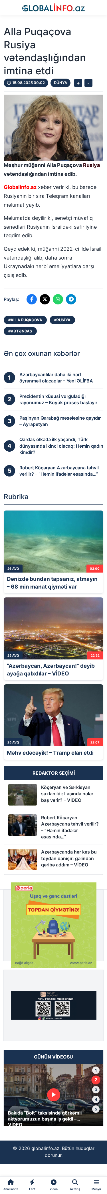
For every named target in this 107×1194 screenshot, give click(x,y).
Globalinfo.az (20, 187)
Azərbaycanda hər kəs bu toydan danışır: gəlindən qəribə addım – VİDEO (69, 858)
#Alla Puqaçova (25, 320)
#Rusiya (62, 320)
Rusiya (91, 165)
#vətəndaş (20, 331)
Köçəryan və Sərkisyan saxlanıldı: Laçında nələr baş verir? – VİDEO (67, 793)
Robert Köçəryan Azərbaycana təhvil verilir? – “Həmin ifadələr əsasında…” (70, 827)
